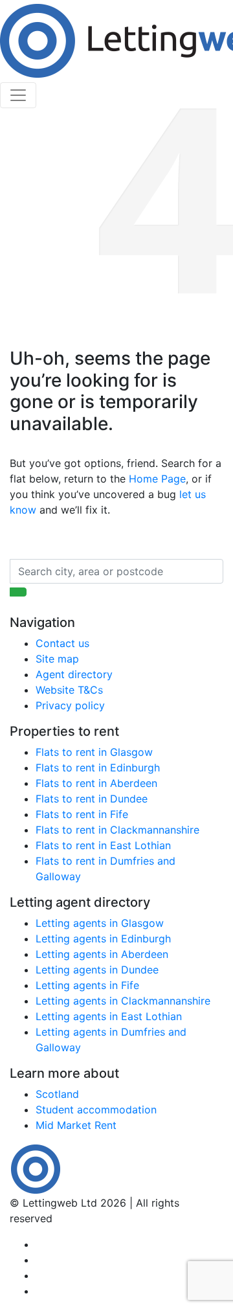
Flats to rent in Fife (82, 814)
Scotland (57, 1093)
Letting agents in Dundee (97, 969)
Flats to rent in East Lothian (103, 845)
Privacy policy (70, 705)
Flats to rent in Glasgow (94, 752)
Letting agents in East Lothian (109, 1016)
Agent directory (74, 674)
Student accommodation (96, 1109)
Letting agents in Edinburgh (103, 938)
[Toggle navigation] (18, 95)
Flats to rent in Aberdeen (96, 783)
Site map (57, 658)
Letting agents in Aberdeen (102, 954)
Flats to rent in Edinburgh (98, 767)
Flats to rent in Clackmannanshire (117, 829)
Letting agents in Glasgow (100, 922)
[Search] (18, 592)
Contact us (62, 643)
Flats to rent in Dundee (92, 798)
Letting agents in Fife (87, 985)
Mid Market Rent (76, 1125)
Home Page (157, 478)
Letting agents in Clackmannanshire (123, 1000)
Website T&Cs (69, 689)
